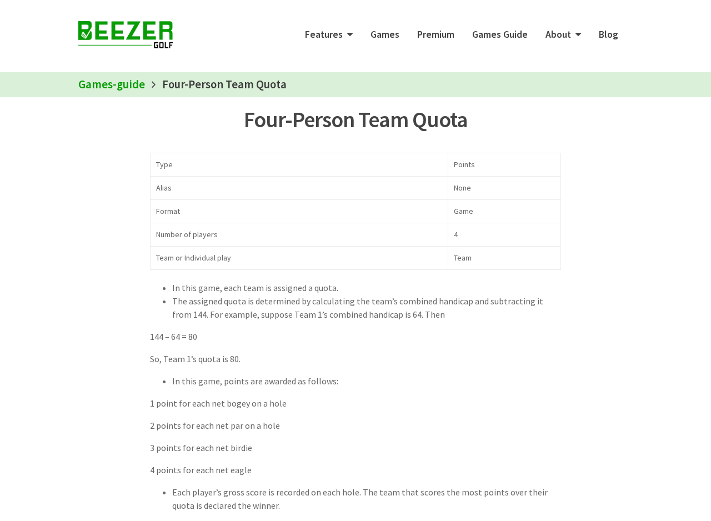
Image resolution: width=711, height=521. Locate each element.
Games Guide (500, 34)
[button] (329, 34)
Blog (608, 34)
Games (384, 34)
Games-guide (111, 84)
